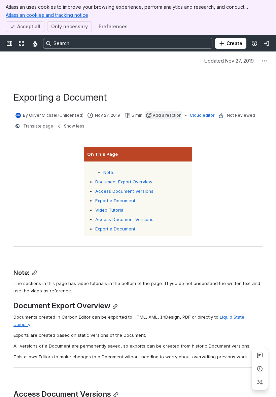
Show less (74, 126)
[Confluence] (35, 43)
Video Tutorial (110, 210)
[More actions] (264, 61)
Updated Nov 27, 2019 (229, 61)
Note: (108, 172)
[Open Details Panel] (259, 368)
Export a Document (115, 200)
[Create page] (259, 382)
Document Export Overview (123, 181)
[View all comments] (259, 355)
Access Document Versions (124, 191)
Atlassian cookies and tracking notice (47, 15)
